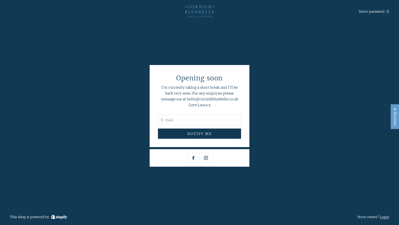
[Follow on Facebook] (193, 157)
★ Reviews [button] (395, 117)
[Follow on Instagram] (206, 157)
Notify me (199, 134)
